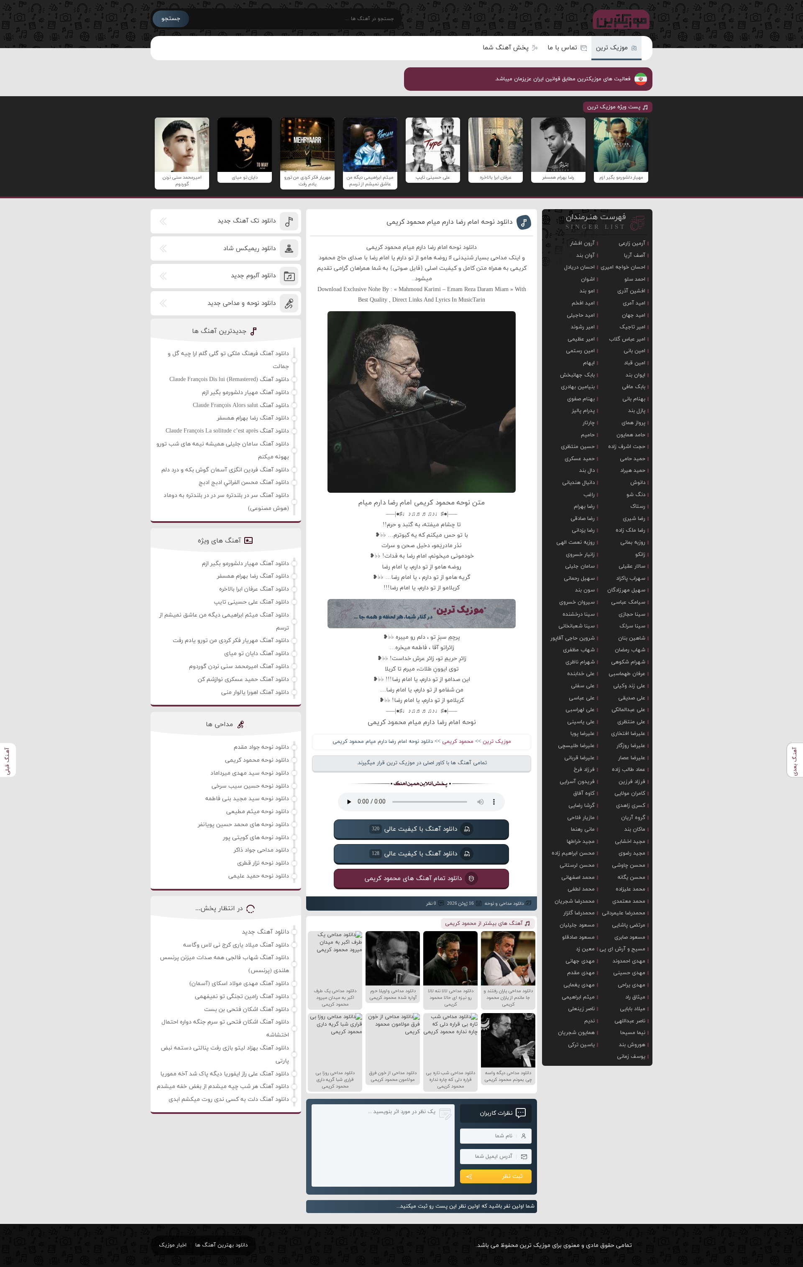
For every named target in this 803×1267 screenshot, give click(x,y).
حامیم (588, 435)
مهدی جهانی (580, 961)
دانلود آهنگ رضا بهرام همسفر (253, 418)
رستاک (637, 506)
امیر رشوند (583, 327)
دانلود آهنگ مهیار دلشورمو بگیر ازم (245, 393)
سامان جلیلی (580, 566)
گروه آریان (633, 818)
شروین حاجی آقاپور (572, 638)
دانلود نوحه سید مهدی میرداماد (249, 773)
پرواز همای (633, 423)
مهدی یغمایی (579, 985)
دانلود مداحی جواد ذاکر (261, 850)
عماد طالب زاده (628, 769)
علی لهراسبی (580, 710)
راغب (589, 495)
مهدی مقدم (581, 973)
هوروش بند (632, 1045)
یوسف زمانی (631, 1056)
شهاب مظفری (579, 650)
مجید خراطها (581, 841)
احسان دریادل (579, 267)
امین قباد (634, 363)
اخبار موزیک (173, 1245)
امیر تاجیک (632, 327)
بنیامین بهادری (578, 387)
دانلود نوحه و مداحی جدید (241, 303)
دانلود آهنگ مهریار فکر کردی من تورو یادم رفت (231, 641)
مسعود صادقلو (578, 937)
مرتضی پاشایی (628, 925)
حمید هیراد (632, 470)
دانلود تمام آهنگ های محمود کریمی (413, 878)
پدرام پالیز (583, 411)
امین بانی (634, 351)
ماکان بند (634, 829)
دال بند (587, 470)
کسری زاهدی (630, 805)
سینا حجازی (632, 614)
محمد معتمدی (628, 901)
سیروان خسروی (577, 602)
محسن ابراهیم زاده (573, 853)
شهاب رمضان (630, 650)
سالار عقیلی (632, 566)
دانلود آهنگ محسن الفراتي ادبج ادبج (244, 482)
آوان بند (585, 255)
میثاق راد (635, 997)
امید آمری (634, 303)
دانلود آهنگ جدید (265, 932)
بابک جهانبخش (577, 375)
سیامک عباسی (628, 602)
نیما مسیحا (632, 1033)
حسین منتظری (578, 446)
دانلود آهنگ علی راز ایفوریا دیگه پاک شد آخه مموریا (224, 1074)
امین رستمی (580, 351)
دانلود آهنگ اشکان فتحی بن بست (246, 1010)
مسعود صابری (629, 937)
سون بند (585, 590)
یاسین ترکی (581, 1045)
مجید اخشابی (630, 841)
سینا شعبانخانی (576, 626)
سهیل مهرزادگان (626, 590)
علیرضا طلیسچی (576, 746)
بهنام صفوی (581, 399)
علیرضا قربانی (579, 758)
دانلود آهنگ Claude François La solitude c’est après (227, 431)
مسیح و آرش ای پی (622, 949)
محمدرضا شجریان (575, 901)
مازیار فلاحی (581, 818)
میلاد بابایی (632, 1009)
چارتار (589, 423)
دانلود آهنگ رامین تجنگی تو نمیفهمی (242, 997)
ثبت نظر (512, 1176)
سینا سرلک (632, 626)
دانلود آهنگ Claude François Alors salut (241, 406)
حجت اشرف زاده (626, 446)
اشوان (588, 279)
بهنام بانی (633, 399)
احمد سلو (634, 279)
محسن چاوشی (628, 865)
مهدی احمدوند (629, 961)
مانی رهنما (583, 829)
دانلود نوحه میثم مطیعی (257, 812)
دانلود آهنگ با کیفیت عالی (414, 828)
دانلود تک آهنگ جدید (246, 221)
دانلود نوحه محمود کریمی (257, 760)
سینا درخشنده (579, 614)
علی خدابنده (581, 674)
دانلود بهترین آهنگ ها (221, 1245)
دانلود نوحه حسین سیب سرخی (250, 786)
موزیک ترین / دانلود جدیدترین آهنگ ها (619, 19)
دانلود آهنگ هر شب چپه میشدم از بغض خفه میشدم (223, 1086)
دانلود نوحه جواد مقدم (261, 747)
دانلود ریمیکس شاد (249, 248)
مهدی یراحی (631, 985)
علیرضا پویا (582, 733)
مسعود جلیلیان (577, 925)
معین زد (585, 949)
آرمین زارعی (632, 243)
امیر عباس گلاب (627, 339)
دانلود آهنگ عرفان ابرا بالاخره (254, 589)
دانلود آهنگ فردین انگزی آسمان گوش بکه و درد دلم (225, 470)
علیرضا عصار (631, 758)
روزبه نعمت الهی (575, 542)
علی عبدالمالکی (628, 710)
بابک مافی (633, 387)
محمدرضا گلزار (579, 913)
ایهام (589, 363)
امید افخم (583, 303)
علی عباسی (582, 698)
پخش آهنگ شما (506, 48)
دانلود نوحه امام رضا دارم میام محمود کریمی (449, 222)
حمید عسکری (580, 459)
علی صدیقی (631, 698)
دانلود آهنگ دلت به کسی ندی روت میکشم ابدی (229, 1099)
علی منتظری (631, 722)
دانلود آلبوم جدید (253, 275)
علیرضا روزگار (630, 746)
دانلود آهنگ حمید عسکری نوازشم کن (243, 679)
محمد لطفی (581, 889)
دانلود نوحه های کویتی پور (256, 838)
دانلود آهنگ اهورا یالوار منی (255, 692)
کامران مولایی (629, 793)
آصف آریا (634, 255)
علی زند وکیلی (629, 686)
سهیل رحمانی (579, 578)
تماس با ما (562, 48)
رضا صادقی (582, 518)
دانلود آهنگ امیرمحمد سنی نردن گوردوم (239, 667)
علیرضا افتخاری (628, 733)
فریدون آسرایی (577, 782)
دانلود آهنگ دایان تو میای (256, 654)
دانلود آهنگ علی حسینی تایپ (251, 602)
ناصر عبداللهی (629, 1021)
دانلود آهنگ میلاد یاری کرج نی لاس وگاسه (236, 945)
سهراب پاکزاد (630, 578)
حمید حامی (632, 459)
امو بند (587, 291)
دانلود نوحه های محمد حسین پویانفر (243, 825)
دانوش (637, 482)
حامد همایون (630, 435)
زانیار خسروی (580, 554)
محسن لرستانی (577, 865)
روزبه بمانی (632, 542)
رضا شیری (634, 518)
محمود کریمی (457, 741)
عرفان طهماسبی (627, 674)
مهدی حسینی (629, 973)
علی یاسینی (581, 722)
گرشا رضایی (581, 805)
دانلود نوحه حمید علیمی (258, 876)
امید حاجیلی (581, 315)
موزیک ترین (612, 48)
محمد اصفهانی (578, 877)
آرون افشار (582, 243)
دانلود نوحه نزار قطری (263, 863)
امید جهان (633, 315)
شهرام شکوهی (628, 662)
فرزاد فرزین (632, 782)
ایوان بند (635, 375)
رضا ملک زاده (630, 530)
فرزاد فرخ (584, 769)
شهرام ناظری (580, 662)
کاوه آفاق (584, 793)
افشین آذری (631, 291)
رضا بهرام (584, 506)
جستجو (170, 19)
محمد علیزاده (630, 889)
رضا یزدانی (583, 530)
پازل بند (636, 411)
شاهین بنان (631, 638)
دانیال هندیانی (578, 482)
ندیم (589, 1021)
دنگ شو (636, 495)
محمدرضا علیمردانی (623, 913)
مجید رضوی (632, 853)
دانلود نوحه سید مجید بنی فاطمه (247, 799)
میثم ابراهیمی (578, 997)
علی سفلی (583, 686)
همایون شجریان (576, 1033)
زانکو (640, 554)
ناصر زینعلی (581, 1009)
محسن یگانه (631, 877)
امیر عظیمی (581, 339)
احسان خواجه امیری (623, 267)
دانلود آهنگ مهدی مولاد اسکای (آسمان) (239, 984)
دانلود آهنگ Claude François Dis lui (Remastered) (229, 380)
